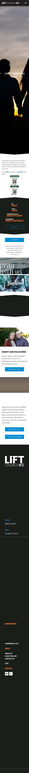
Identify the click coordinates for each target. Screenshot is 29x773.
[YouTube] (6, 673)
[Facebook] (11, 673)
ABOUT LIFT (14, 227)
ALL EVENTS (14, 240)
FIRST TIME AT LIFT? (14, 429)
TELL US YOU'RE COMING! (14, 437)
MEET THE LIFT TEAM (14, 369)
